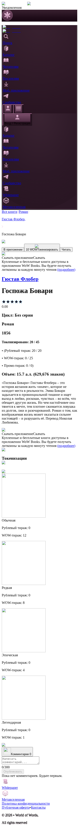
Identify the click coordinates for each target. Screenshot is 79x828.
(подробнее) (66, 269)
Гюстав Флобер (13, 219)
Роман (23, 212)
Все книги (9, 212)
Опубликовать (13, 771)
